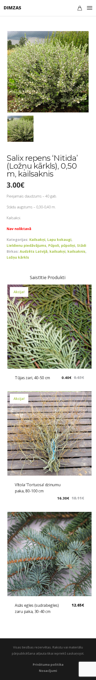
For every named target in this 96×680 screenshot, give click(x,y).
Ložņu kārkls (18, 257)
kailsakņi (57, 251)
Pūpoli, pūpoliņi (61, 245)
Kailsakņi (37, 239)
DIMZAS (12, 8)
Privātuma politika (48, 664)
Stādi (81, 245)
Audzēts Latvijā (34, 251)
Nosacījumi (48, 670)
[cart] (80, 8)
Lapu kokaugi (59, 239)
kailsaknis (76, 251)
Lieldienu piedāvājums (26, 245)
